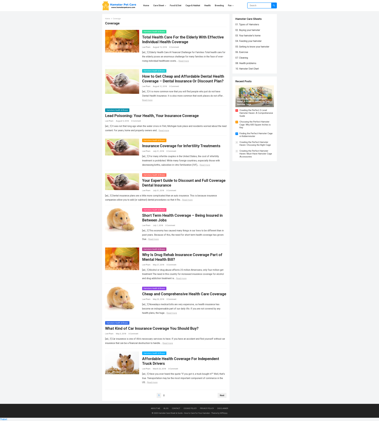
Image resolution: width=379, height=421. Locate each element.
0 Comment (174, 47)
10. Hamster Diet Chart (247, 68)
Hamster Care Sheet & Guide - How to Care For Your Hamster (184, 413)
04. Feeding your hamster (248, 41)
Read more (184, 61)
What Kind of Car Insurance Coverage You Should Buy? (152, 328)
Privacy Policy (207, 408)
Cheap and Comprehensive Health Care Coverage (184, 294)
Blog (166, 408)
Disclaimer (222, 408)
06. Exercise (241, 52)
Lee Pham (146, 47)
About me (155, 408)
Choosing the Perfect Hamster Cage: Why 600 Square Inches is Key (255, 124)
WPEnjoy (223, 413)
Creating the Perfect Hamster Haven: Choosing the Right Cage (255, 143)
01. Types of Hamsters (247, 24)
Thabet (3, 419)
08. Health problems (245, 63)
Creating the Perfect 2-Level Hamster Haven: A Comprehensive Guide (256, 113)
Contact (176, 408)
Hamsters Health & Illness (154, 32)
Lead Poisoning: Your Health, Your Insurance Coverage (152, 115)
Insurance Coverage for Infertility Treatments (181, 146)
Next (222, 395)
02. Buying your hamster (247, 30)
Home (107, 19)
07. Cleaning (241, 57)
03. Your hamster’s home (248, 35)
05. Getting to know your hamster (252, 46)
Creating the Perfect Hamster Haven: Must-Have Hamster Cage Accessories (256, 154)
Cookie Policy (190, 408)
